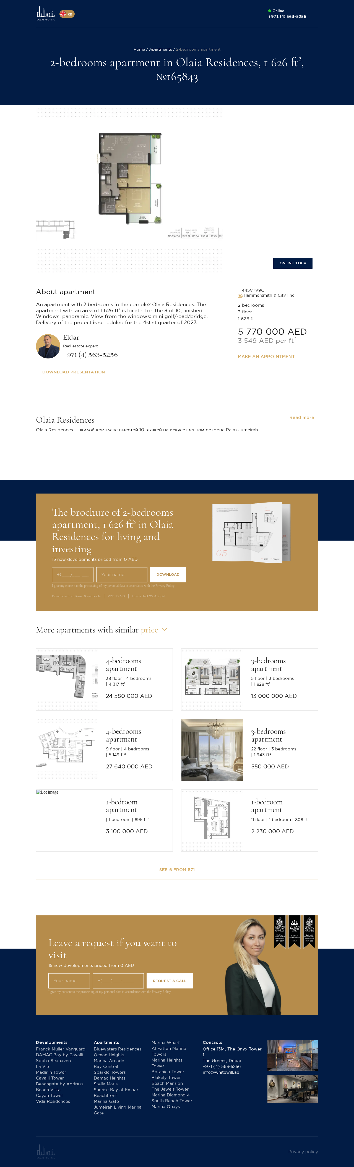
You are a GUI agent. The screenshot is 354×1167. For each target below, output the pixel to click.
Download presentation (73, 372)
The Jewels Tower (170, 1089)
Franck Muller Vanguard (60, 1049)
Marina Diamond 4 (171, 1095)
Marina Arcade (109, 1061)
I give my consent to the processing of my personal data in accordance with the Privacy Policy (113, 586)
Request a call (169, 981)
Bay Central (106, 1067)
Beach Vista (48, 1090)
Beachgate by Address (59, 1084)
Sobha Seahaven (53, 1061)
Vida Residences (53, 1101)
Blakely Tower (166, 1078)
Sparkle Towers (110, 1072)
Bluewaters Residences (117, 1049)
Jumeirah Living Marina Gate (118, 1110)
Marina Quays (166, 1107)
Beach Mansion (167, 1083)
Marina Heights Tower (167, 1063)
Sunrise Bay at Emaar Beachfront (116, 1093)
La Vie (42, 1067)
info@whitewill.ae (221, 1072)
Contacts (212, 1042)
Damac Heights (109, 1078)
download (168, 574)
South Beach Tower (172, 1101)
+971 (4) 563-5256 (222, 1067)
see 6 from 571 (177, 869)
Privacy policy (303, 1152)
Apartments (106, 1042)
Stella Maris (106, 1084)
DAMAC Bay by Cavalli (59, 1055)
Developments (51, 1042)
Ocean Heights (109, 1055)
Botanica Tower (168, 1072)
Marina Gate (106, 1101)
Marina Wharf (166, 1043)
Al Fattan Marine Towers (169, 1052)
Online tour (293, 263)
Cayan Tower (49, 1096)
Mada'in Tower (51, 1072)
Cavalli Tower (50, 1078)
